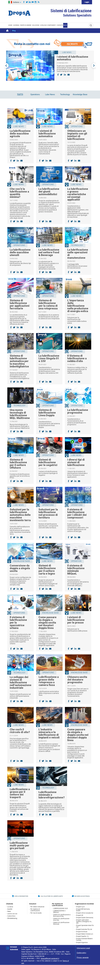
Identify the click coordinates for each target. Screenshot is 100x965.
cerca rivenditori (21, 896)
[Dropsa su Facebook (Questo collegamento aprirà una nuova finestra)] (24, 2)
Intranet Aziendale (14, 948)
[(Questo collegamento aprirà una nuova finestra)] (58, 75)
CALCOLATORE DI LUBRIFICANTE (51, 896)
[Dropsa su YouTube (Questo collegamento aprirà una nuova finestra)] (33, 2)
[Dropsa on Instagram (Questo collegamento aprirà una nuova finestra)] (36, 2)
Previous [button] (6, 65)
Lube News (50, 95)
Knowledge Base (80, 95)
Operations (35, 95)
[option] (50, 66)
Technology (65, 95)
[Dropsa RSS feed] (39, 2)
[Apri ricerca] (90, 25)
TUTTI (20, 95)
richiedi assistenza (82, 896)
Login (87, 2)
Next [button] (93, 65)
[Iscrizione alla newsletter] (50, 43)
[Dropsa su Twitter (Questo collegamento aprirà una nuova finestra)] (27, 2)
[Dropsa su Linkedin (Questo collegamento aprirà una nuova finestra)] (30, 2)
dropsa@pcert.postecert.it (50, 958)
